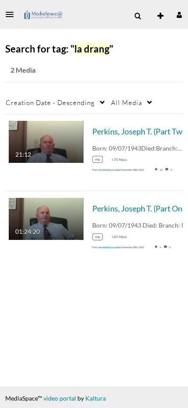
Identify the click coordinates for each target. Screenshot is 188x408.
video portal (59, 398)
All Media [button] (126, 102)
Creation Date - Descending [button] (50, 102)
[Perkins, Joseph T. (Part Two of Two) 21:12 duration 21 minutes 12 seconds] (46, 140)
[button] (12, 14)
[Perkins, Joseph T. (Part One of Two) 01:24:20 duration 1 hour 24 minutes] (46, 218)
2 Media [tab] (22, 70)
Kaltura (95, 398)
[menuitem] (138, 16)
